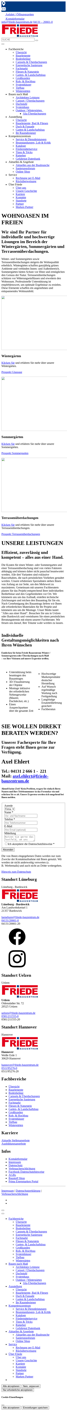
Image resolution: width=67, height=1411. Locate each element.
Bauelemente (23, 55)
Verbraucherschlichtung (22, 1168)
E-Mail (8, 826)
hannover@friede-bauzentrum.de (20, 1064)
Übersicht (21, 52)
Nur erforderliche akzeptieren (18, 1390)
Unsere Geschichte (26, 190)
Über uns (21, 187)
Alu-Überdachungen (34, 113)
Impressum (15, 1162)
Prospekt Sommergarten (14, 453)
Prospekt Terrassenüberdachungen (20, 534)
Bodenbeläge (23, 58)
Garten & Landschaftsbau (30, 129)
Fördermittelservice (26, 149)
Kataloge (21, 145)
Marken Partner (24, 207)
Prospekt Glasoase (11, 372)
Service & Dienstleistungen (31, 139)
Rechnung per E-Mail (28, 178)
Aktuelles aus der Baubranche (32, 165)
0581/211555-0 (10, 1016)
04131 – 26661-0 (43, 21)
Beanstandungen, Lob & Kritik (33, 142)
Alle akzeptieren (11, 1386)
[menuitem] (17, 14)
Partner (20, 203)
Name (8, 812)
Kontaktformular (18, 1158)
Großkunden (23, 78)
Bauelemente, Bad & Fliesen (32, 123)
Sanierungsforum (25, 168)
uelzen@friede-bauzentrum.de (18, 1012)
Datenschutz (16, 1165)
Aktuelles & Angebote (21, 1331)
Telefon (9, 819)
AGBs (12, 1174)
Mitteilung (10, 833)
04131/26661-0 (10, 920)
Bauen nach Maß (18, 1263)
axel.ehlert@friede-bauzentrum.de (24, 778)
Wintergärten (23, 91)
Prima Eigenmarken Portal (23, 1181)
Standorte (21, 200)
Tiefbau (20, 87)
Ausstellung (15, 1286)
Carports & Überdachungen (31, 62)
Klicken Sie (8, 362)
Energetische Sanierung (29, 65)
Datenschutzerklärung (28, 1190)
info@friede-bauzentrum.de (17, 21)
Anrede (8, 805)
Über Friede (15, 1354)
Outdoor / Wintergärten (29, 110)
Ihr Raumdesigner (26, 132)
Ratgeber (21, 155)
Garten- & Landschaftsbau (31, 74)
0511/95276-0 (9, 1068)
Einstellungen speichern (35, 1407)
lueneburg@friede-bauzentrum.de (20, 917)
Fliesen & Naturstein (27, 71)
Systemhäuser (23, 84)
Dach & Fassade (25, 126)
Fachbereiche (16, 1218)
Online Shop (23, 171)
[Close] (2, 1213)
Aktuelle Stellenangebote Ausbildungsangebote (15, 1142)
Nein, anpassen (31, 1386)
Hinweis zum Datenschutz (16, 871)
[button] (2, 44)
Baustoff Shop (17, 1178)
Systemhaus (22, 107)
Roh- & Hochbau (25, 81)
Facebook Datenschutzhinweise (26, 1171)
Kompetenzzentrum (20, 1305)
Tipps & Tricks (24, 152)
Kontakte (21, 197)
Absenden (8, 849)
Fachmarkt (22, 68)
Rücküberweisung (26, 181)
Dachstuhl (21, 103)
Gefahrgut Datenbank (28, 158)
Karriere (20, 194)
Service (13, 1344)
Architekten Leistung (27, 97)
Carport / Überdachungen (30, 100)
